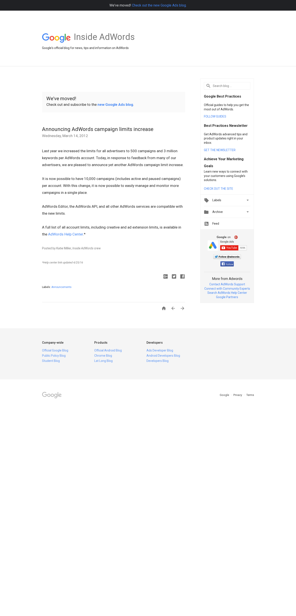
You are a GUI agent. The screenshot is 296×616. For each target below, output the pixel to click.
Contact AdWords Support (227, 284)
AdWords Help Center (65, 234)
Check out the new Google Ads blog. (159, 5)
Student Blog (51, 361)
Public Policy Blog (54, 355)
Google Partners (227, 297)
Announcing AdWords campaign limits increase (97, 129)
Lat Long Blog (103, 361)
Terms (250, 395)
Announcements (61, 287)
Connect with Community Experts (227, 288)
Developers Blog (157, 361)
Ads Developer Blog (159, 350)
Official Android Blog (108, 350)
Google (225, 395)
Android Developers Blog (163, 355)
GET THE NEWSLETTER (220, 150)
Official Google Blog (55, 350)
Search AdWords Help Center (227, 292)
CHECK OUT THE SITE (218, 188)
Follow (229, 264)
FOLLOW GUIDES (215, 116)
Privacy (238, 395)
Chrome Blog (103, 355)
